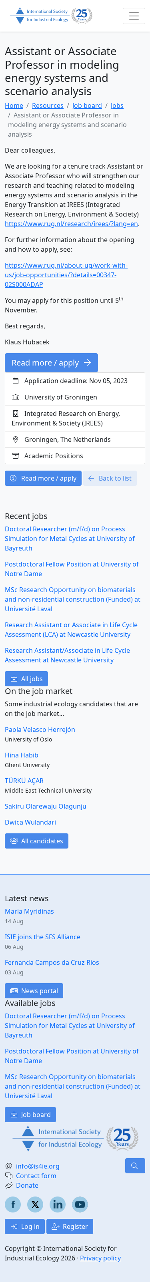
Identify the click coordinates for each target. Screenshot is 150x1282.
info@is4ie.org (38, 1166)
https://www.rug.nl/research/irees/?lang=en (71, 223)
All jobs (31, 678)
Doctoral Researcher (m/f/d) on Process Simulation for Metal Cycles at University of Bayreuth (70, 539)
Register (74, 1226)
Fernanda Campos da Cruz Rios (52, 962)
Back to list (114, 478)
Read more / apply (46, 362)
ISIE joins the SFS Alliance (42, 936)
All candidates (41, 841)
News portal (39, 990)
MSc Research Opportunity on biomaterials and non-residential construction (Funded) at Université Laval (72, 599)
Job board (87, 105)
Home (14, 105)
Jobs (117, 105)
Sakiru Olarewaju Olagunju (45, 806)
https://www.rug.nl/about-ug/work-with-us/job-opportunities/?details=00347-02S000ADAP (66, 275)
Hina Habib (21, 755)
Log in (30, 1226)
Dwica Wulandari (30, 822)
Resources (48, 105)
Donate (27, 1185)
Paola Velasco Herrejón (40, 729)
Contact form (36, 1175)
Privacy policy (100, 1258)
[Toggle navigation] (134, 16)
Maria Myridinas (29, 911)
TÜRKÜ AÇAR (24, 780)
